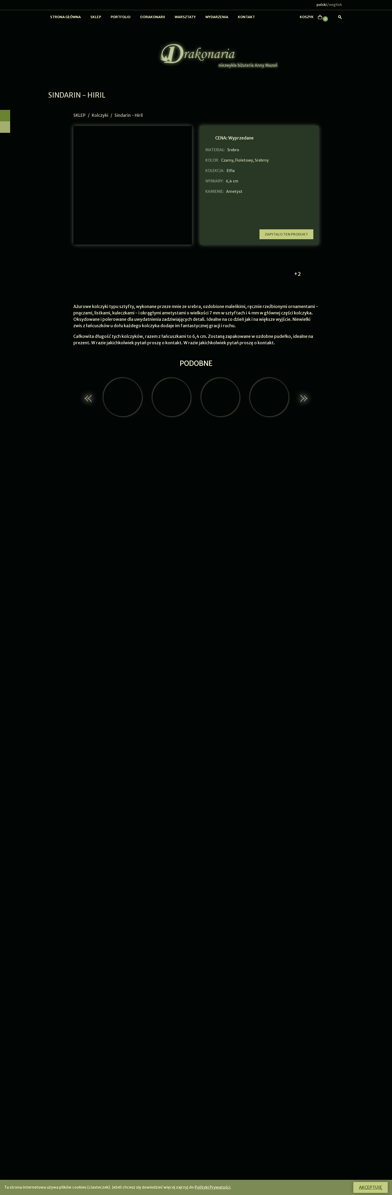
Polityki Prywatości (212, 1187)
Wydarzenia (216, 17)
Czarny (227, 160)
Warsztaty (185, 17)
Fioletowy (244, 160)
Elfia (231, 170)
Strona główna (65, 17)
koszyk (307, 17)
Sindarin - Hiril (128, 115)
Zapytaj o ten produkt (286, 234)
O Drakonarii (152, 17)
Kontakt (246, 17)
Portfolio (120, 17)
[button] (88, 398)
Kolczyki (100, 115)
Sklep (95, 17)
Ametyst (234, 191)
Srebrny (262, 160)
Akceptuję (370, 1187)
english (335, 4)
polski (322, 4)
